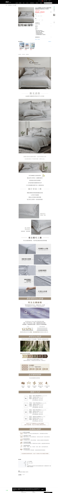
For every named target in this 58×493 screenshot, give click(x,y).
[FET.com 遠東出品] (10, 2)
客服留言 (33, 491)
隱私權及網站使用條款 (23, 492)
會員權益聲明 (33, 492)
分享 (36, 39)
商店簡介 (22, 491)
